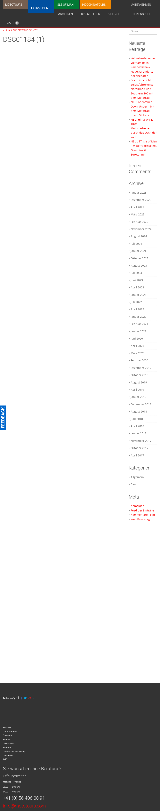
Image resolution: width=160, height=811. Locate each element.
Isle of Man (65, 4)
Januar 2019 (138, 397)
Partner (6, 739)
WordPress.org (140, 519)
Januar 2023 (138, 295)
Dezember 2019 (141, 368)
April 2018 (137, 426)
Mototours (13, 4)
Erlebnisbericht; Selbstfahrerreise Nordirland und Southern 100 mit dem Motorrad (142, 89)
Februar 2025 (139, 222)
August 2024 (139, 236)
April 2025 (137, 207)
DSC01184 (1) (23, 40)
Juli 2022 (136, 302)
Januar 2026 (138, 192)
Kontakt (7, 727)
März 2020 (137, 353)
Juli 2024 (136, 243)
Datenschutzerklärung (14, 751)
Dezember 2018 (141, 404)
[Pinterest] (29, 697)
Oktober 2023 (139, 258)
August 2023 (139, 265)
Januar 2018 (138, 433)
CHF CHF (114, 14)
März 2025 (137, 214)
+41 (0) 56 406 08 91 (24, 798)
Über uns (7, 735)
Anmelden (65, 14)
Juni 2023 (137, 280)
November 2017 (141, 441)
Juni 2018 (137, 419)
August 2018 (139, 411)
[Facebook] (21, 697)
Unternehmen (141, 4)
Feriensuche (142, 14)
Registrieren (90, 14)
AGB (5, 759)
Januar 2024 (138, 251)
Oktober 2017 (139, 448)
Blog (133, 484)
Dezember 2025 (141, 200)
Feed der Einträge (142, 510)
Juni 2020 (137, 338)
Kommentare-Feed (143, 515)
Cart (12, 23)
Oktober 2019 (139, 375)
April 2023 (137, 287)
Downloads (8, 743)
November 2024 (141, 229)
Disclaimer (8, 755)
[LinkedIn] (34, 697)
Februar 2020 (139, 360)
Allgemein (137, 477)
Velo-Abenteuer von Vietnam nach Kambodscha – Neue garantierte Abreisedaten (143, 67)
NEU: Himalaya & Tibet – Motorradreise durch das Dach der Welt (144, 128)
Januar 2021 (138, 331)
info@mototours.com (24, 806)
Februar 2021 (139, 324)
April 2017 (137, 455)
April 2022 (137, 309)
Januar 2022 (138, 316)
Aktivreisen (39, 8)
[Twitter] (25, 697)
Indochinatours (94, 4)
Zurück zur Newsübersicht (20, 30)
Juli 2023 (136, 273)
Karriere (7, 747)
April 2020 (137, 346)
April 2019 (137, 389)
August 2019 (139, 382)
